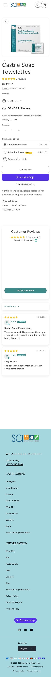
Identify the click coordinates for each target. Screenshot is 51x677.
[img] (11, 317)
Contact (9, 520)
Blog (8, 583)
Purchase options (10, 139)
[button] (6, 5)
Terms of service (34, 671)
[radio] (5, 144)
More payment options (25, 184)
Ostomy (9, 494)
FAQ (8, 570)
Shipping (5, 88)
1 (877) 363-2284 (14, 464)
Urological (10, 481)
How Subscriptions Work (18, 532)
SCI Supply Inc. (24, 663)
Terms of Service (14, 602)
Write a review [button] (25, 290)
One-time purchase (17, 144)
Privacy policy (19, 671)
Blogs (8, 526)
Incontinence (12, 488)
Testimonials (12, 513)
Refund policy (22, 667)
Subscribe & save (20, 152)
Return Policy (12, 596)
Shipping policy (36, 667)
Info (7, 557)
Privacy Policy (12, 609)
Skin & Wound (12, 501)
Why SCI (10, 507)
